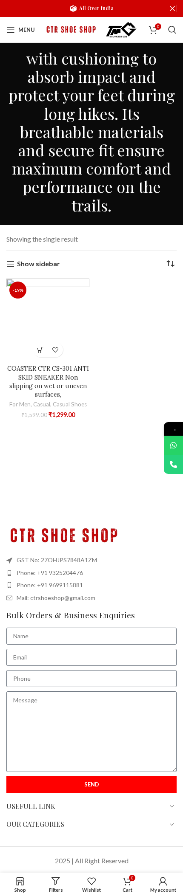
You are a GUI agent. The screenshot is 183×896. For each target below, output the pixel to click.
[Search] (172, 29)
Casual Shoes (70, 404)
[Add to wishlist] (55, 349)
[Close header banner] (172, 8)
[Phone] (173, 464)
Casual (41, 404)
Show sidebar (38, 264)
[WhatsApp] (173, 445)
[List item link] (91, 573)
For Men (20, 404)
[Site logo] (70, 29)
